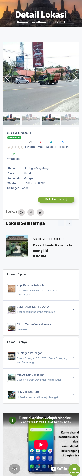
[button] (74, 77)
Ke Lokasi (56, 199)
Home (21, 22)
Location (37, 22)
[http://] (51, 142)
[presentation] (61, 223)
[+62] (63, 142)
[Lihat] (41, 77)
